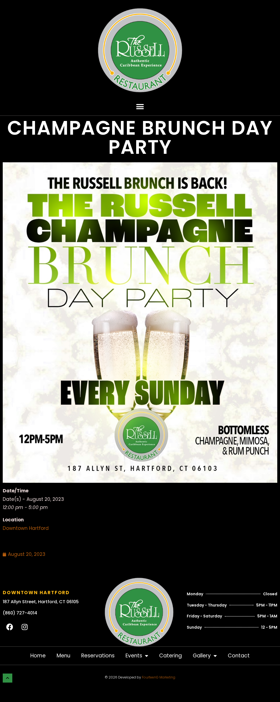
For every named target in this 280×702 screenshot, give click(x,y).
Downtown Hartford (26, 528)
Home (38, 655)
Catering (170, 655)
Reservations (98, 655)
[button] (140, 106)
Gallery (202, 655)
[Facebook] (9, 627)
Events (134, 655)
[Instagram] (24, 627)
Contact (239, 655)
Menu (63, 655)
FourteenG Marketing (158, 677)
